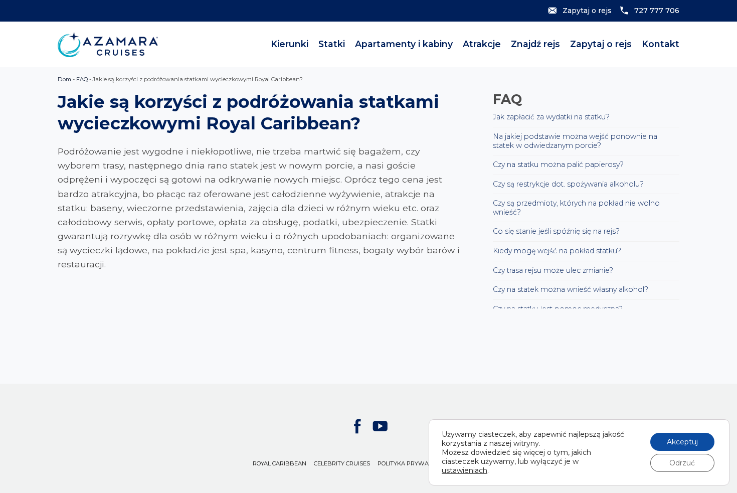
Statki (331, 44)
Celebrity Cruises (342, 463)
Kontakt (660, 44)
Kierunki (289, 44)
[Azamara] (108, 45)
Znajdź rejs (535, 44)
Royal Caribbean (279, 463)
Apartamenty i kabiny (404, 44)
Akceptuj (682, 441)
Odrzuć (682, 462)
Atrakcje (482, 44)
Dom (64, 79)
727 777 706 (656, 10)
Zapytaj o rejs (587, 10)
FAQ (82, 79)
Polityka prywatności (413, 463)
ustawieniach (464, 470)
